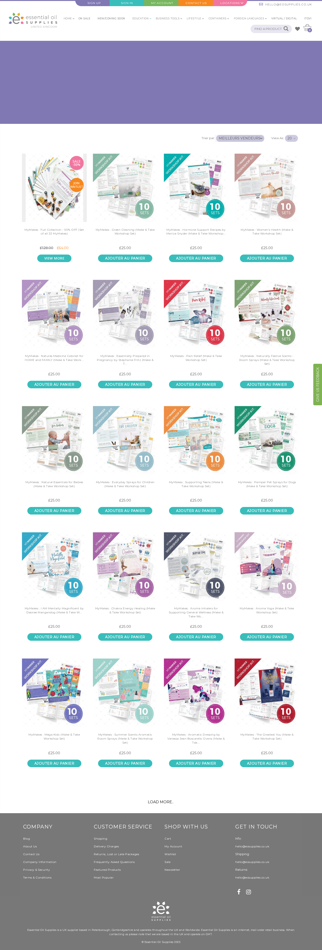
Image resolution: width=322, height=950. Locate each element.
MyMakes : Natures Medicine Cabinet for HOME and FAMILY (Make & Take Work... (54, 358)
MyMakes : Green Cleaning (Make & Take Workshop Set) (125, 231)
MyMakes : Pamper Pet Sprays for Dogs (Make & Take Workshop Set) (267, 484)
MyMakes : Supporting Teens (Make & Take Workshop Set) (196, 484)
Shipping (100, 838)
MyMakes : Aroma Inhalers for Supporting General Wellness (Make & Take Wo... (196, 612)
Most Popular (104, 877)
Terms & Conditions (37, 877)
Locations (230, 3)
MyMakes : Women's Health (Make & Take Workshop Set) (267, 231)
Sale (167, 862)
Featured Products (107, 869)
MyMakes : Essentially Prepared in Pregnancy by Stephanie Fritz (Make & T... (125, 360)
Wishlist (170, 854)
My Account (162, 3)
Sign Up (94, 3)
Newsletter (172, 869)
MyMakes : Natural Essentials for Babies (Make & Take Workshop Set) (54, 484)
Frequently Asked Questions (114, 862)
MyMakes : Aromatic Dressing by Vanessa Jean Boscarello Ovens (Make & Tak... (196, 738)
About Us (30, 846)
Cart (168, 838)
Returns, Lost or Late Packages (116, 854)
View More (54, 258)
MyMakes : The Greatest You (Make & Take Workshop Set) (267, 736)
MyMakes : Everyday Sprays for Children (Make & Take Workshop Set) (125, 484)
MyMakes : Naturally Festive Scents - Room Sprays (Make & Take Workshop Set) (267, 360)
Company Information (40, 862)
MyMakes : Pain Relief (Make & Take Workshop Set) (196, 358)
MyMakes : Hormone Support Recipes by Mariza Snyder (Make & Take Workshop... (196, 231)
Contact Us (196, 3)
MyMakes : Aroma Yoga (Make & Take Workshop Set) (267, 610)
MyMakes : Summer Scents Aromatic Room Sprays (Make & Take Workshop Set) (125, 738)
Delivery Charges (106, 846)
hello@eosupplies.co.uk (288, 4)
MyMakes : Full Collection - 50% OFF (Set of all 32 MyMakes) (54, 231)
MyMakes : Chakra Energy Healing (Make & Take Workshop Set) (125, 610)
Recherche (286, 29)
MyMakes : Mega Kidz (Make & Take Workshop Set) (54, 736)
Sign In (127, 3)
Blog (26, 838)
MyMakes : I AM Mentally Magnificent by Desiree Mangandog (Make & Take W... (54, 610)
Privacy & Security (36, 869)
